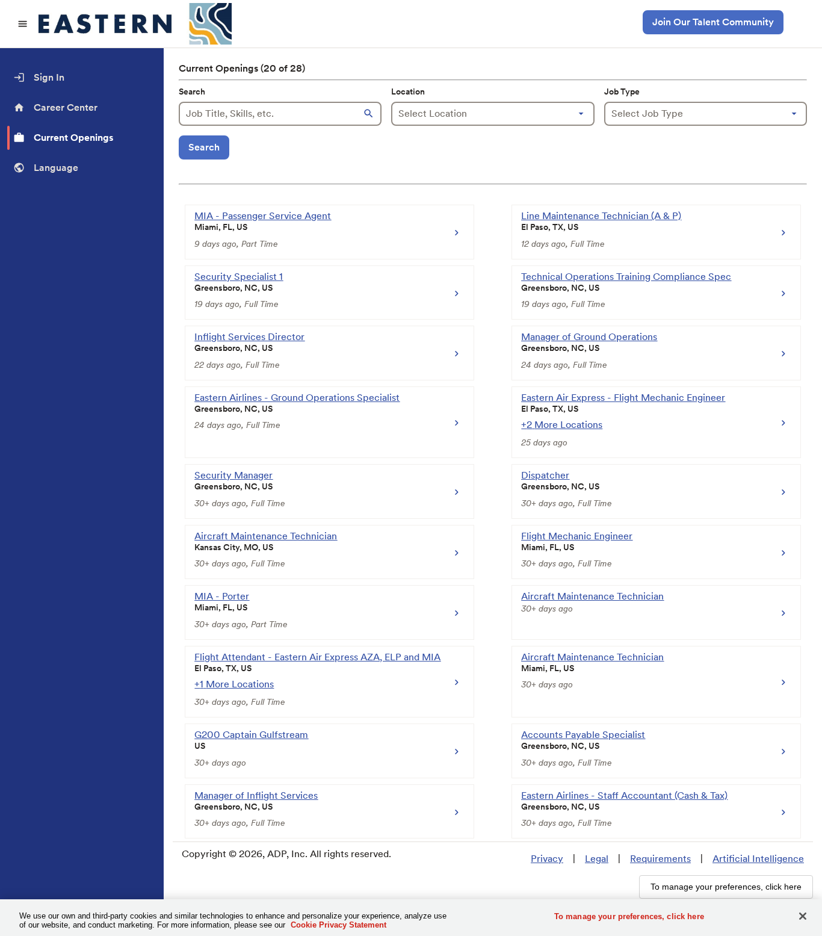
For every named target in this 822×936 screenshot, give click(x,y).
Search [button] (204, 147)
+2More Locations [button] (561, 424)
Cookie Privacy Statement (338, 924)
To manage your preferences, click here (629, 916)
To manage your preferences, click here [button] (726, 886)
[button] (369, 114)
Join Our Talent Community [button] (713, 22)
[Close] (803, 916)
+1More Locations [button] (234, 684)
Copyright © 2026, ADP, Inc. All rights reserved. (286, 854)
